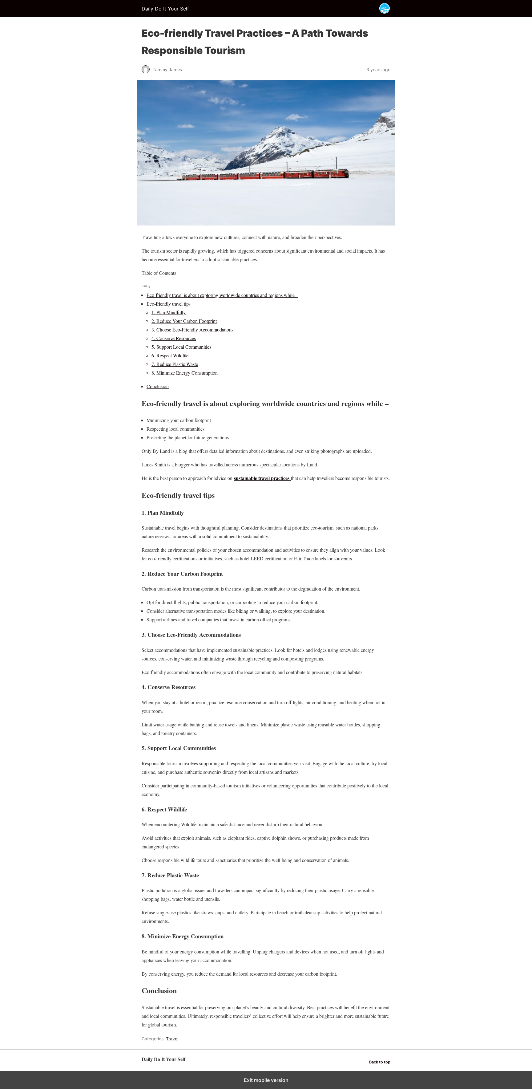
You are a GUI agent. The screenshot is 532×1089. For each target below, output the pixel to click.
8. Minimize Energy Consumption (184, 372)
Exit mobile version (266, 1080)
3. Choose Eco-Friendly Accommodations (192, 329)
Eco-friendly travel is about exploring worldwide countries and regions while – (222, 295)
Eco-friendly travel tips (169, 303)
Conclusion (158, 386)
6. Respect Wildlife (169, 355)
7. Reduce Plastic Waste (174, 364)
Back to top (379, 1062)
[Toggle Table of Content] (146, 286)
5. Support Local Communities (181, 346)
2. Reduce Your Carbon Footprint (184, 321)
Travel (172, 1038)
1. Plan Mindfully (168, 312)
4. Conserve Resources (173, 338)
